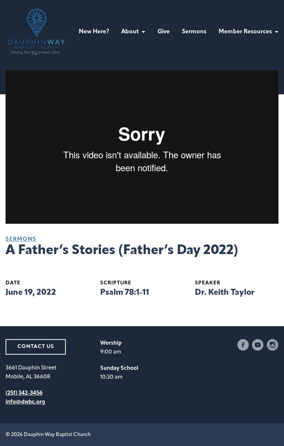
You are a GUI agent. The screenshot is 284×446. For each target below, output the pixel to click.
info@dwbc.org (25, 402)
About (130, 32)
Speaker (207, 283)
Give (164, 32)
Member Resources (245, 32)
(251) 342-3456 (24, 393)
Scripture (115, 283)
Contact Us (35, 346)
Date (13, 283)
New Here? (94, 32)
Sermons (194, 32)
